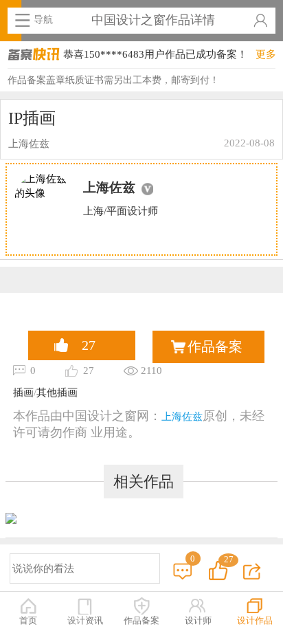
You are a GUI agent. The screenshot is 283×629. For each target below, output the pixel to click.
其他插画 (57, 392)
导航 (43, 19)
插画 (23, 392)
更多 (266, 54)
